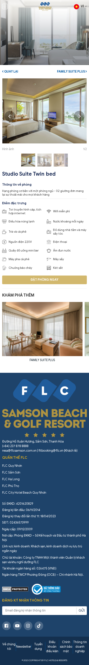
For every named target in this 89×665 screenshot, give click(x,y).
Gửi (82, 610)
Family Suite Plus (71, 71)
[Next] (79, 116)
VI (82, 6)
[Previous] (10, 116)
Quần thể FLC (14, 458)
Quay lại (10, 71)
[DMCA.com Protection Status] (15, 589)
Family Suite (52, 360)
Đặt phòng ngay (44, 280)
